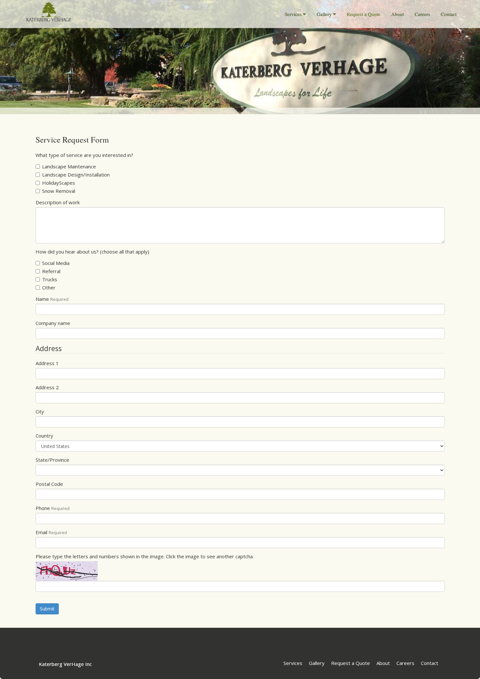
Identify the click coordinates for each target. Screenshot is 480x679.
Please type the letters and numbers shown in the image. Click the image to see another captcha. (145, 556)
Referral (51, 271)
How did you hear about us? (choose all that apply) (92, 251)
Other (49, 287)
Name (42, 299)
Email (41, 532)
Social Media (56, 263)
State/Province (52, 459)
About (397, 14)
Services (293, 14)
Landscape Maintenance (69, 166)
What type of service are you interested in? (84, 155)
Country (44, 435)
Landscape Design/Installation (76, 174)
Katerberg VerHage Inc (65, 664)
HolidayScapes (58, 182)
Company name (53, 323)
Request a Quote (363, 14)
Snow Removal (58, 191)
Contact (448, 14)
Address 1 (47, 363)
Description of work (58, 202)
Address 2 (47, 387)
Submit (47, 609)
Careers (422, 14)
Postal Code (49, 484)
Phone (43, 508)
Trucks (49, 279)
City (40, 411)
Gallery (324, 14)
